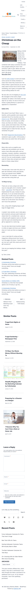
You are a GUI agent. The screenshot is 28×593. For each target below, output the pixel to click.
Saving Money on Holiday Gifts (11, 281)
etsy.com (23, 94)
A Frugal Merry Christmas (9, 271)
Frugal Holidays (6, 37)
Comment (7, 456)
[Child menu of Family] (23, 19)
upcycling (8, 190)
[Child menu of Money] (23, 22)
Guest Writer (6, 47)
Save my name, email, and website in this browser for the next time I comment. (14, 496)
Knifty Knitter (10, 78)
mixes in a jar (5, 119)
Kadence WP (17, 588)
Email (6, 484)
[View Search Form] (18, 15)
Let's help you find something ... (11, 509)
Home (23, 1)
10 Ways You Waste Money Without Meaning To (13, 353)
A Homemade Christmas (9, 262)
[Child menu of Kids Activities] (23, 15)
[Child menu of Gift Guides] (23, 6)
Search (23, 512)
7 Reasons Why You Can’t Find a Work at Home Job (12, 429)
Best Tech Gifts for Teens (9, 540)
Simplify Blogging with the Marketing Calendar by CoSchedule (13, 384)
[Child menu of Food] (23, 10)
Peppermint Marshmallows (15, 135)
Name (6, 477)
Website (6, 491)
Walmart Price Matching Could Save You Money (7, 303)
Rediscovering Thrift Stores (20, 301)
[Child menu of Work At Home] (23, 27)
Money (13, 37)
